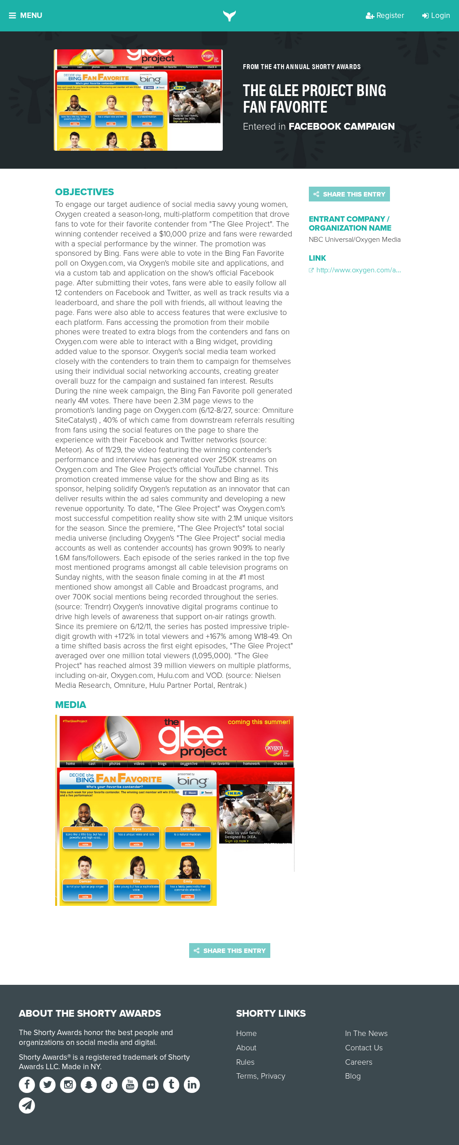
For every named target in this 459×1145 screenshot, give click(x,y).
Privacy (273, 1076)
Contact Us (364, 1048)
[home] (229, 15)
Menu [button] (31, 15)
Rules (245, 1062)
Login (440, 15)
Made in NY (81, 1066)
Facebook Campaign (342, 126)
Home (246, 1033)
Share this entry (353, 194)
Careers (358, 1062)
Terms (246, 1076)
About (246, 1048)
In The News (366, 1033)
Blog (353, 1076)
